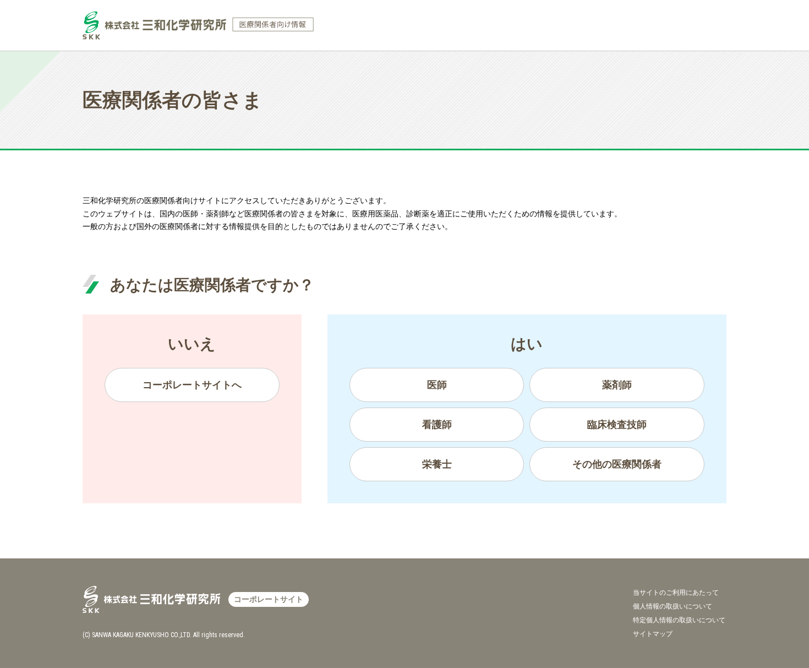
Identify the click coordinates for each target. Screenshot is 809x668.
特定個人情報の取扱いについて (679, 620)
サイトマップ (653, 634)
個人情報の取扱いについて (672, 606)
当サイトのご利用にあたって (676, 592)
